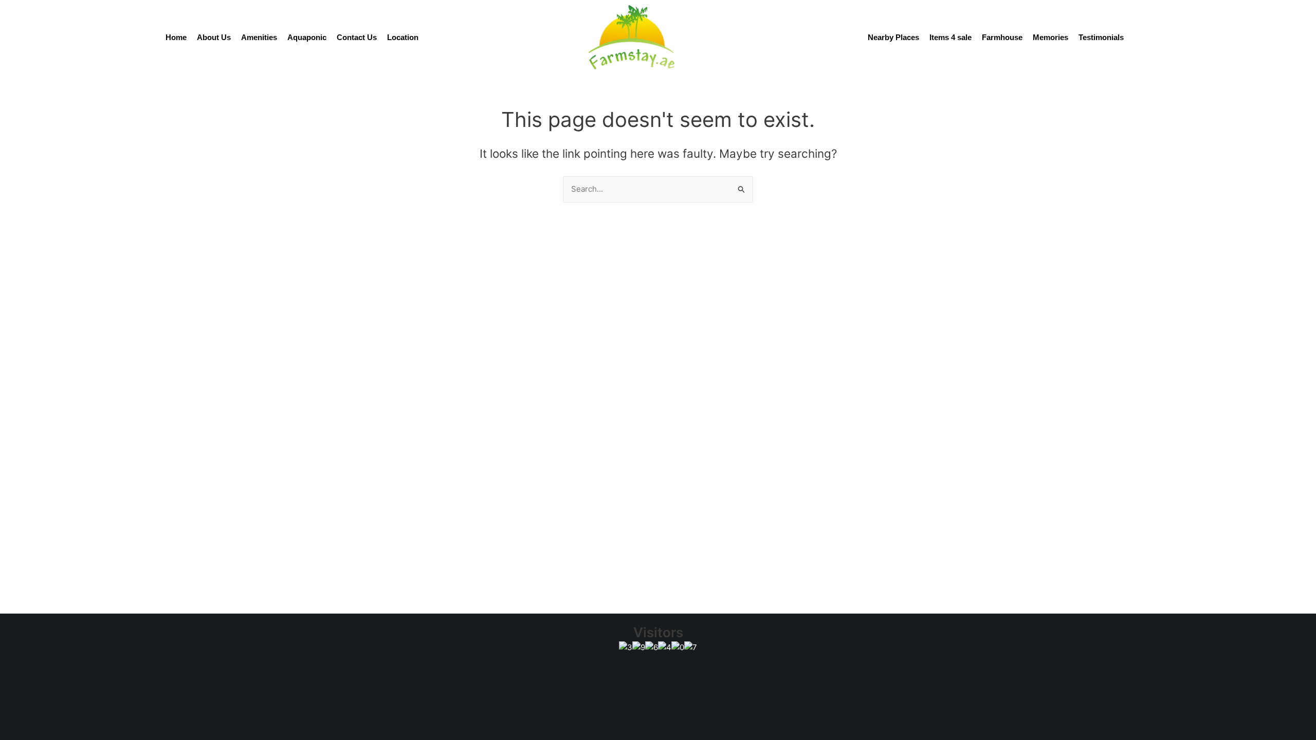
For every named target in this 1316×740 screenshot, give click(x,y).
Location (402, 37)
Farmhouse (1002, 37)
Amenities (259, 37)
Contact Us (357, 37)
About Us (214, 37)
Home (176, 37)
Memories (1050, 37)
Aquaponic (306, 37)
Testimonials (1101, 37)
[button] (585, 682)
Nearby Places (893, 37)
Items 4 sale (950, 37)
